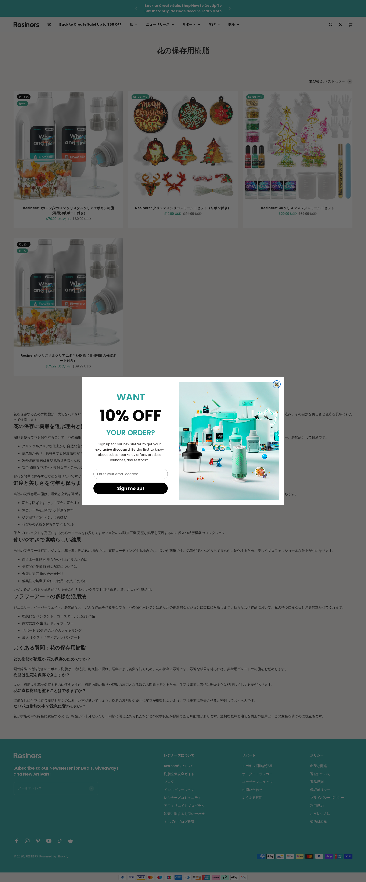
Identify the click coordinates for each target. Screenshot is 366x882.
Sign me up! (130, 488)
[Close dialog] (276, 384)
